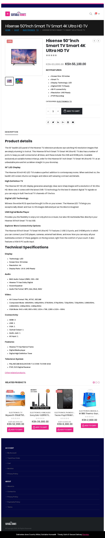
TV (70, 101)
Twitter (53, 122)
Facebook (48, 122)
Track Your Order (13, 458)
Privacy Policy (12, 474)
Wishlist (10, 468)
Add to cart (73, 111)
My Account (11, 453)
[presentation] (8, 57)
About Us (10, 486)
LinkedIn (58, 122)
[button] (94, 382)
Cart (9, 463)
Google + (63, 122)
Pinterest (68, 122)
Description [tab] (11, 132)
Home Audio (45, 412)
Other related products (15, 373)
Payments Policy (13, 502)
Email (73, 122)
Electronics (63, 101)
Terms (9, 507)
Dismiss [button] (85, 535)
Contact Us (11, 491)
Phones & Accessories (75, 412)
